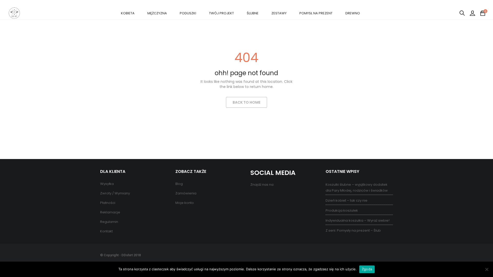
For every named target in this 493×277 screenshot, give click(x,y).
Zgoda (367, 269)
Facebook (254, 195)
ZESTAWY (279, 13)
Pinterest (265, 195)
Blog (179, 183)
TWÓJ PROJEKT (221, 13)
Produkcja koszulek (342, 210)
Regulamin (109, 221)
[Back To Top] (477, 259)
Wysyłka (107, 183)
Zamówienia (185, 193)
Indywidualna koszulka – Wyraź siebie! (358, 220)
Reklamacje (110, 212)
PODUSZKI (188, 13)
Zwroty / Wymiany (115, 193)
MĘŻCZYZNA (157, 13)
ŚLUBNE (253, 13)
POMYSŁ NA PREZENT (316, 13)
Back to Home (246, 102)
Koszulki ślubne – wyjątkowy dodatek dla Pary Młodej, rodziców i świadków (357, 187)
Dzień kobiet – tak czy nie (346, 200)
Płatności (107, 202)
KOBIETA (128, 13)
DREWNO (352, 13)
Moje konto (184, 202)
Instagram (275, 195)
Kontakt (106, 231)
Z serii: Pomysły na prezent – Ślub (353, 230)
